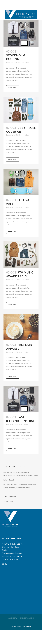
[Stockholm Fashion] (21, 33)
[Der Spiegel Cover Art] (21, 110)
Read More (12, 87)
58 (26, 280)
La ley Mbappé (9, 480)
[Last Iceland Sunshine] (21, 399)
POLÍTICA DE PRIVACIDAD (26, 618)
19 (26, 135)
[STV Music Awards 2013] (21, 254)
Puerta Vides (8, 502)
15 (26, 207)
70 (26, 352)
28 (26, 63)
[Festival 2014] (21, 182)
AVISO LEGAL (12, 618)
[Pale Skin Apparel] (21, 327)
